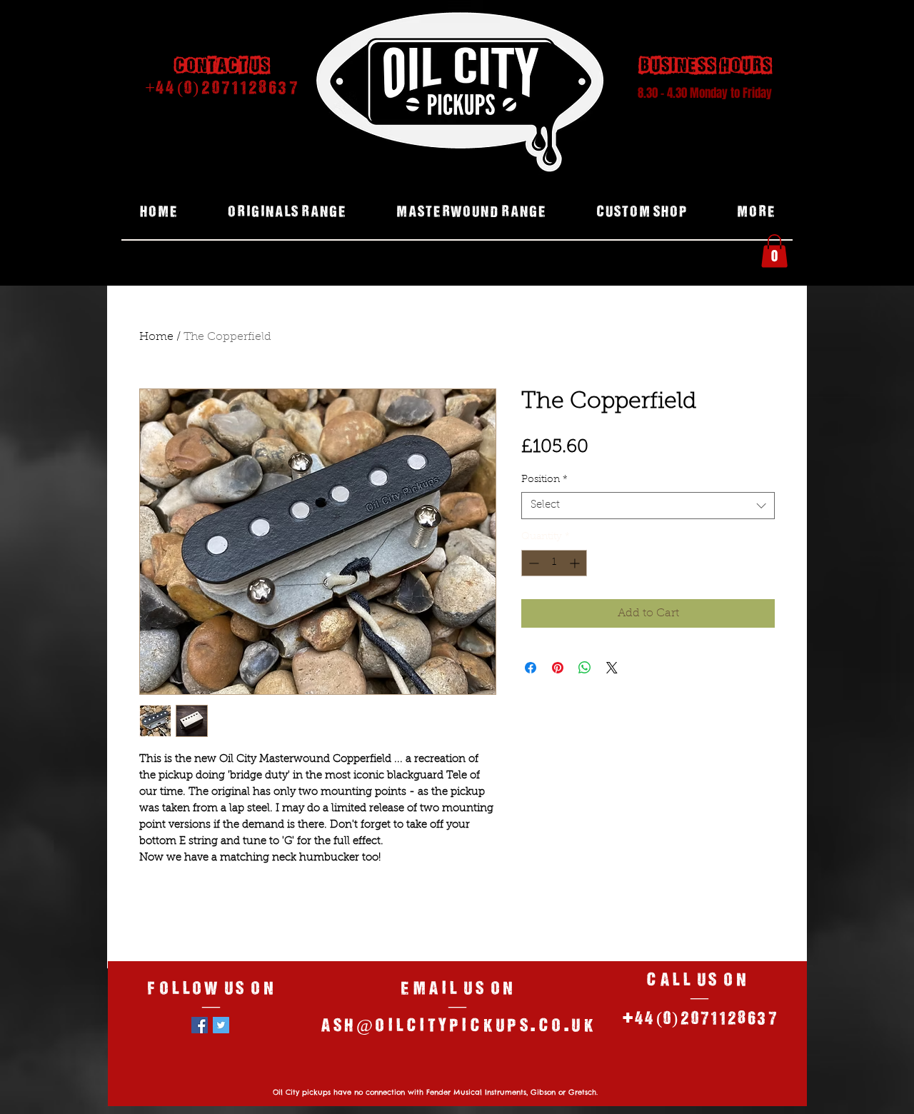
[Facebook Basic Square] (199, 1025)
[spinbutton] (554, 563)
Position (544, 480)
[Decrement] (532, 563)
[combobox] (648, 505)
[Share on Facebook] (530, 667)
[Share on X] (612, 667)
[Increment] (576, 563)
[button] (774, 251)
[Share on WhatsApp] (584, 667)
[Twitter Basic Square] (221, 1025)
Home (156, 337)
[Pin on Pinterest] (557, 667)
